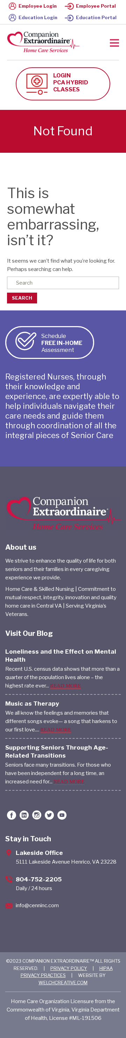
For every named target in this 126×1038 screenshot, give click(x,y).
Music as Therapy (32, 703)
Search (22, 298)
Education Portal (96, 17)
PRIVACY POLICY (68, 968)
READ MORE (65, 686)
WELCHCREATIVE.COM (63, 982)
